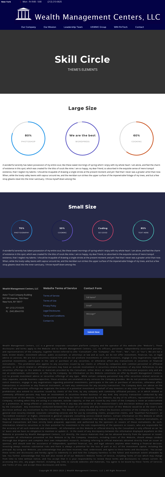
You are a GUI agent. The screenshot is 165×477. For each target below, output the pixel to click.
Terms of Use (49, 300)
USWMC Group (98, 27)
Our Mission (50, 27)
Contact (139, 27)
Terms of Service (51, 295)
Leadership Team (73, 27)
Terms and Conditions (54, 315)
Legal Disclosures (51, 310)
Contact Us (48, 320)
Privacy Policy (49, 305)
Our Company (28, 27)
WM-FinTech (120, 27)
